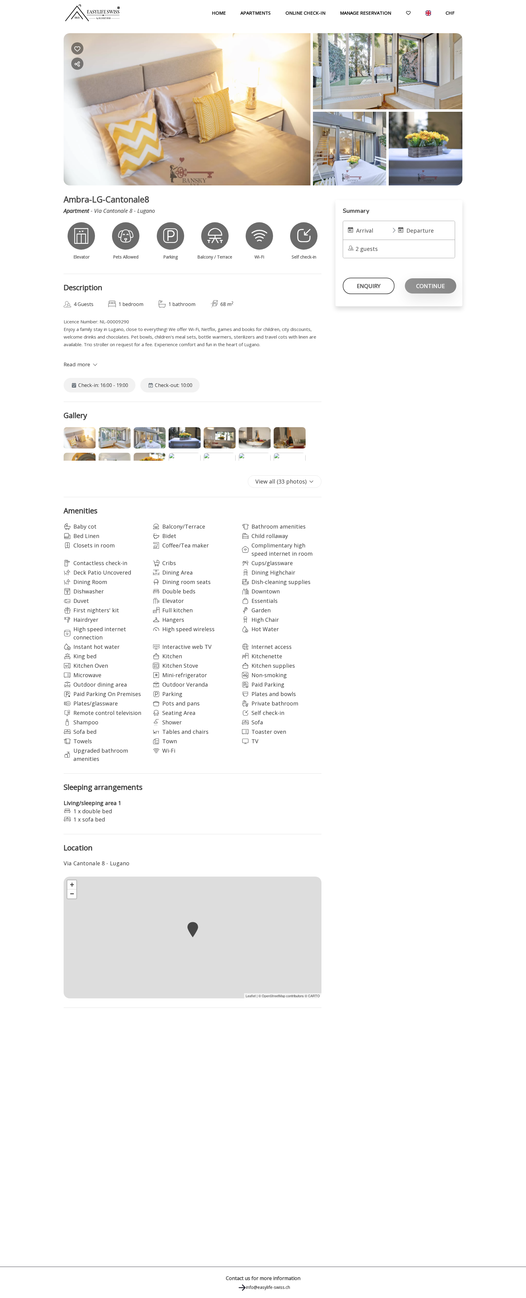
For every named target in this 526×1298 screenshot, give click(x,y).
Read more (77, 364)
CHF (450, 13)
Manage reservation (365, 13)
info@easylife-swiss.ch (268, 1287)
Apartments (255, 13)
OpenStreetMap (273, 995)
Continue (430, 286)
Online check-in (305, 13)
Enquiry (368, 286)
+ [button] (72, 884)
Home (219, 13)
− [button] (72, 894)
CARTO (314, 995)
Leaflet (251, 995)
